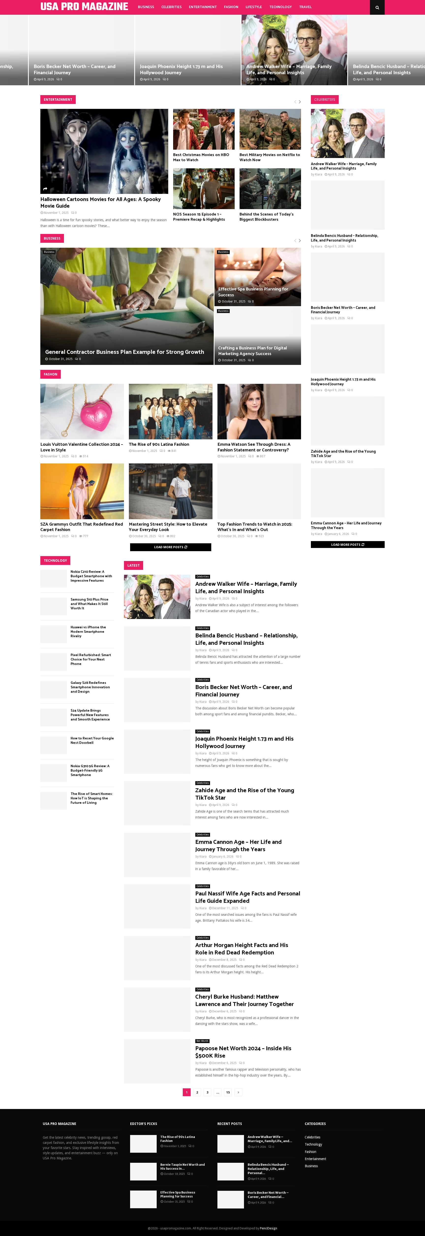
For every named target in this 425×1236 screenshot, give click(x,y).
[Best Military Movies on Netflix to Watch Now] (270, 129)
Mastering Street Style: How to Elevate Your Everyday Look (168, 527)
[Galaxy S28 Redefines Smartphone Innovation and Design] (53, 690)
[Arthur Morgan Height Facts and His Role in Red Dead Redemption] (157, 958)
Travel (305, 7)
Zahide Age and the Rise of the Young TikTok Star (244, 794)
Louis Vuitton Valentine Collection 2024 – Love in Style (81, 447)
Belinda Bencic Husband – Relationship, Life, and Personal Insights (367, 70)
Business (146, 7)
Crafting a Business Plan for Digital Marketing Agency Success (252, 351)
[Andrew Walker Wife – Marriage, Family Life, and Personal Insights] (157, 597)
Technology (280, 7)
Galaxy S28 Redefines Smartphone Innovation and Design (90, 687)
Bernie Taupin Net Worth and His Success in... (182, 1166)
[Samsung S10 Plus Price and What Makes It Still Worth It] (53, 606)
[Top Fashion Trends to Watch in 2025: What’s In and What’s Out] (259, 491)
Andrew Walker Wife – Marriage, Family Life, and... (270, 1139)
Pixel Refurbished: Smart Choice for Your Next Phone (91, 659)
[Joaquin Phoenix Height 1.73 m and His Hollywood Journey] (157, 752)
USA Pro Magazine (59, 1124)
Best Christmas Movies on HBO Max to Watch (201, 157)
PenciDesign (268, 1228)
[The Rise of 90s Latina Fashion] (170, 412)
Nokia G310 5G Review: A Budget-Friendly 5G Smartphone (90, 770)
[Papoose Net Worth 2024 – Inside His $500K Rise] (157, 1061)
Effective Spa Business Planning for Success (253, 292)
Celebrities (171, 7)
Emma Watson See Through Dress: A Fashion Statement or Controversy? (253, 447)
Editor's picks (143, 1124)
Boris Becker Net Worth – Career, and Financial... (268, 1195)
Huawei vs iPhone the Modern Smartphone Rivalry (88, 632)
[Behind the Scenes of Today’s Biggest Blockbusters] (270, 188)
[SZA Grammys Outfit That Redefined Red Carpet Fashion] (82, 491)
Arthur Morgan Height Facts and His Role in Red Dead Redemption (241, 949)
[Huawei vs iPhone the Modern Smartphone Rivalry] (53, 634)
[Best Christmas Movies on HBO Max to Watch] (204, 129)
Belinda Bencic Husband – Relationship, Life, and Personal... (268, 1169)
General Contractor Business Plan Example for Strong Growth (124, 352)
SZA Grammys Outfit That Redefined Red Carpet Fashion (81, 527)
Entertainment (203, 7)
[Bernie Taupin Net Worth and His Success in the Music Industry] (143, 1171)
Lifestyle (254, 7)
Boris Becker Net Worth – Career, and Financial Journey (46, 70)
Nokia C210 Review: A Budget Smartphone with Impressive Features (91, 576)
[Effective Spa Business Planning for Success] (143, 1199)
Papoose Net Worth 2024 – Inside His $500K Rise (243, 1052)
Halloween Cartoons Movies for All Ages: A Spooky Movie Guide (100, 202)
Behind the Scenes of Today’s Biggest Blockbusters (267, 217)
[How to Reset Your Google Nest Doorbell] (53, 745)
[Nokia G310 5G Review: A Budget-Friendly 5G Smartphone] (53, 773)
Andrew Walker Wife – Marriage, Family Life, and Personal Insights (260, 70)
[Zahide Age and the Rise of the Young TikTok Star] (157, 803)
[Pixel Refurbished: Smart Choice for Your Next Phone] (53, 662)
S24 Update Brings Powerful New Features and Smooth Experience (90, 715)
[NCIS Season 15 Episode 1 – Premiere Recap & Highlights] (204, 188)
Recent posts (229, 1124)
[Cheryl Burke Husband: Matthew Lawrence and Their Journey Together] (157, 1010)
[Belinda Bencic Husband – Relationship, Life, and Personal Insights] (157, 648)
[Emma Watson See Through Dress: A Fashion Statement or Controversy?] (259, 412)
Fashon (50, 374)
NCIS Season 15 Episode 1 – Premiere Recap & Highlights (199, 217)
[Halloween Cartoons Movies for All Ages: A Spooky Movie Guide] (104, 151)
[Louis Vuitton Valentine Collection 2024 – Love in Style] (82, 412)
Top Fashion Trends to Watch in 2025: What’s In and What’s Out (254, 527)
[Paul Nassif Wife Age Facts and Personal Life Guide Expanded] (157, 906)
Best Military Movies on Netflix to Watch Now (270, 157)
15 (228, 1092)
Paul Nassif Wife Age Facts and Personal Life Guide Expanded (247, 897)
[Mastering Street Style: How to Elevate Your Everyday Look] (170, 491)
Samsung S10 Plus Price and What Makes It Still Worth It (89, 604)
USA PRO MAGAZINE (84, 7)
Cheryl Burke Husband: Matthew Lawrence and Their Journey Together (244, 1000)
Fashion (231, 7)
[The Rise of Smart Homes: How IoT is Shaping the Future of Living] (53, 801)
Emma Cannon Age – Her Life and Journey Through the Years (238, 845)
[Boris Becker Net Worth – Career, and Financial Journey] (157, 700)
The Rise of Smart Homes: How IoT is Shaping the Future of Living (92, 798)
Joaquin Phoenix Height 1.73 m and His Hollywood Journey (152, 70)
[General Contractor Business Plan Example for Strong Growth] (127, 306)
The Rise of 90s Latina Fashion (159, 444)
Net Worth (202, 1041)
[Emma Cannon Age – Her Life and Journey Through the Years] (157, 855)
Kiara (203, 598)
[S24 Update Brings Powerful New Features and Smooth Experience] (53, 717)
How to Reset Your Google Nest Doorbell (92, 741)
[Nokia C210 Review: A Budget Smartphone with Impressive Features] (53, 579)
